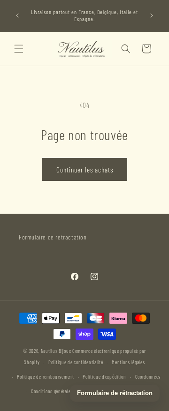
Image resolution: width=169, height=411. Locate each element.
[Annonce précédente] (17, 15)
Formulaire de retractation (53, 237)
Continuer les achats (84, 169)
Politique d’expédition (104, 377)
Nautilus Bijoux (56, 351)
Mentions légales (128, 362)
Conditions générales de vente (61, 391)
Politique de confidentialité (75, 362)
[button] (18, 48)
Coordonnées (148, 377)
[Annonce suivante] (151, 15)
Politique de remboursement (45, 377)
